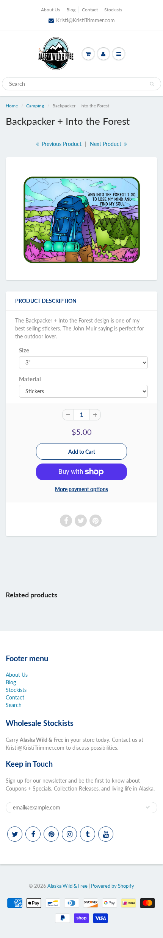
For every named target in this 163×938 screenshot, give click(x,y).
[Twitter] (14, 834)
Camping (35, 106)
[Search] (151, 84)
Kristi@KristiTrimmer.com (85, 20)
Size (24, 350)
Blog (70, 9)
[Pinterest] (51, 834)
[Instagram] (69, 834)
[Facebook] (33, 834)
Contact (90, 9)
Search (14, 705)
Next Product (106, 144)
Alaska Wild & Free (67, 886)
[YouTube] (105, 834)
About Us (50, 9)
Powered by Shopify (112, 886)
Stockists (113, 9)
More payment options (81, 489)
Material (30, 378)
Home (12, 106)
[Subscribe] (147, 807)
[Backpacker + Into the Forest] (81, 217)
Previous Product (61, 144)
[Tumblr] (87, 834)
